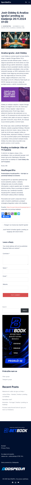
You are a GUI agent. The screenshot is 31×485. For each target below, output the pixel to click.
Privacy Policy (5, 448)
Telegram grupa (7, 379)
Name (5, 268)
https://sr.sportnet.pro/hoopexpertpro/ (18, 207)
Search (4, 307)
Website (5, 284)
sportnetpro (7, 26)
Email (5, 276)
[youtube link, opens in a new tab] (18, 482)
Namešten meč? (7, 399)
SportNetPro (6, 2)
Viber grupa (5, 376)
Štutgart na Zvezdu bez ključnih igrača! (16, 225)
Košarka (19, 27)
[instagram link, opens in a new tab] (15, 482)
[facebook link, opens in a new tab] (12, 482)
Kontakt (3, 446)
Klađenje (13, 27)
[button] (26, 2)
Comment (6, 253)
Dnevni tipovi (5, 27)
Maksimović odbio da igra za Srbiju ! (13, 391)
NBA (23, 27)
